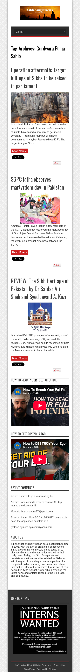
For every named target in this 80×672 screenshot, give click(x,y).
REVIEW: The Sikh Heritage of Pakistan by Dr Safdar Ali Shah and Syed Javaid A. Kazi (40, 289)
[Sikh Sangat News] (40, 16)
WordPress (29, 669)
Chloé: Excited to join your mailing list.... (34, 496)
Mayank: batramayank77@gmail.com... (33, 511)
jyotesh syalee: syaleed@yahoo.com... (33, 527)
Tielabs (52, 669)
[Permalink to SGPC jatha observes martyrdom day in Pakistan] (40, 223)
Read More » (19, 151)
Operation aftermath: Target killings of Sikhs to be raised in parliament (39, 78)
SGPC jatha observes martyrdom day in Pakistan (37, 183)
